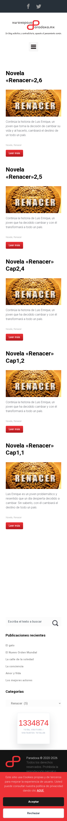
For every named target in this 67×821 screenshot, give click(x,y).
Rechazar (33, 813)
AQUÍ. (40, 790)
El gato (10, 645)
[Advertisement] (33, 577)
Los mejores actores (19, 680)
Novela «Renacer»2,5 (24, 173)
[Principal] (33, 46)
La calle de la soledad (20, 659)
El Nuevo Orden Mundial (21, 652)
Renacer (18, 145)
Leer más (14, 153)
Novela (9, 145)
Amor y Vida (13, 673)
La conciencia (14, 666)
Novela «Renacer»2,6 (24, 77)
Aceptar (33, 801)
